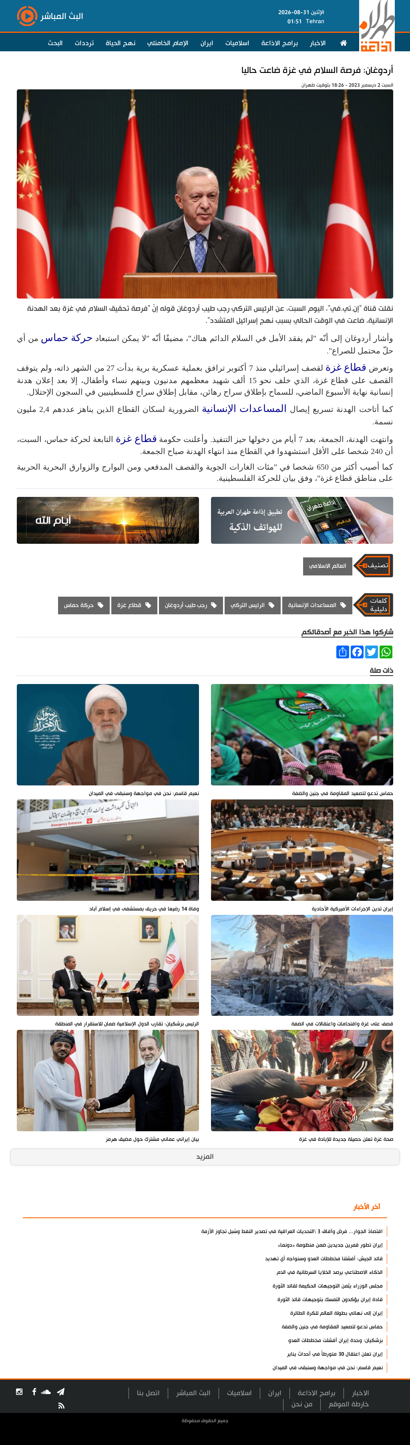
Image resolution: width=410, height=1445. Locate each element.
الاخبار (318, 43)
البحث (55, 43)
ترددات (84, 43)
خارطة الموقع (349, 1404)
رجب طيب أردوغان (186, 605)
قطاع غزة (346, 367)
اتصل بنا (148, 1393)
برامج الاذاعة (279, 43)
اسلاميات (237, 43)
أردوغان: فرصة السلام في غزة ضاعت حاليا (317, 70)
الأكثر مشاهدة (319, 1207)
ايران (207, 43)
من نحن (301, 1404)
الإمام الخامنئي (168, 43)
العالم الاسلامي (327, 566)
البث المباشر (193, 1393)
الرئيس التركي (248, 605)
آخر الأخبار (367, 1207)
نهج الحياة (120, 43)
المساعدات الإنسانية (244, 408)
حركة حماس (66, 337)
